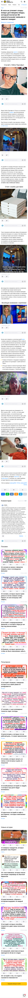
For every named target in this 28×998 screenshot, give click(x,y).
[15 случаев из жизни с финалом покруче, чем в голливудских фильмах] (14, 556)
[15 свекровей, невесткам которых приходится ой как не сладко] (14, 940)
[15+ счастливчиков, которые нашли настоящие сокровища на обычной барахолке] (14, 862)
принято (15, 52)
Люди (2, 7)
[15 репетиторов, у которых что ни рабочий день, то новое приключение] (14, 723)
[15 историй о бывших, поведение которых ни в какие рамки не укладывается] (14, 672)
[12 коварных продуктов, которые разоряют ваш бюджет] (14, 837)
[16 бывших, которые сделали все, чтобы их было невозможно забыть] (14, 638)
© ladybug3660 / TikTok (5, 96)
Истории (3, 573)
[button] (5, 489)
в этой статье (4, 125)
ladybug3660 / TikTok (15, 483)
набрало (12, 112)
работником (5, 478)
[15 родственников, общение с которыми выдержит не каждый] (14, 888)
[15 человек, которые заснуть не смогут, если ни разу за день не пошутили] (14, 748)
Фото (2, 878)
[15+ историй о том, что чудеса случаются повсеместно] (14, 965)
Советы (2, 851)
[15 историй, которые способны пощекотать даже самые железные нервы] (14, 913)
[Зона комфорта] (8, 2)
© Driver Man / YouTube (5, 396)
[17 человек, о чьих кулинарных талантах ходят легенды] (14, 698)
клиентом (16, 476)
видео (23, 339)
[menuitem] (3, 4)
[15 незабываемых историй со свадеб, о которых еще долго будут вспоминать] (14, 775)
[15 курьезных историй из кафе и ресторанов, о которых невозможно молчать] (14, 802)
